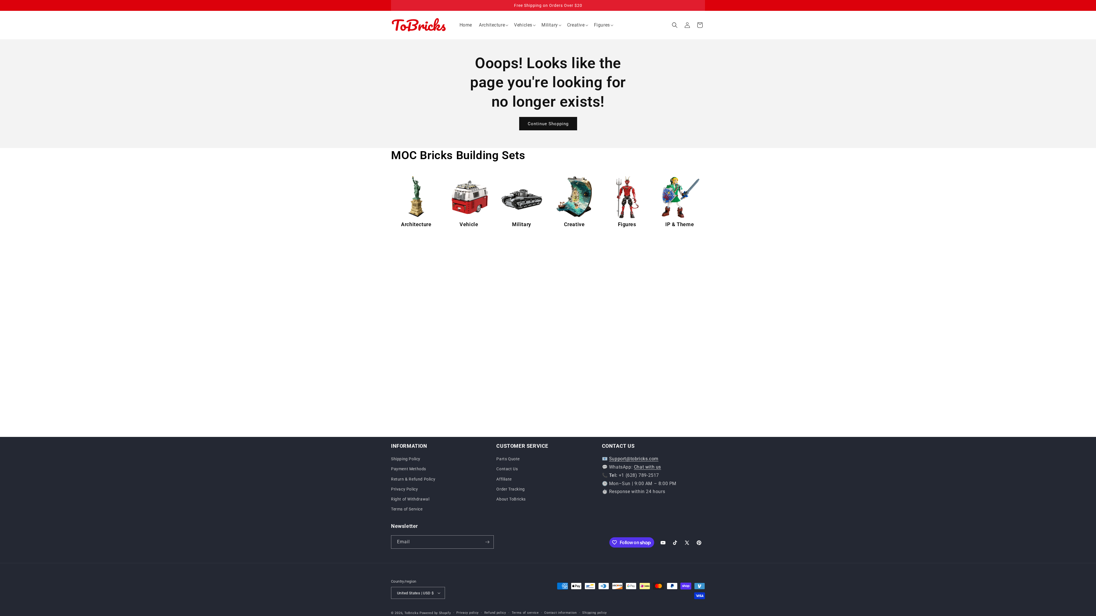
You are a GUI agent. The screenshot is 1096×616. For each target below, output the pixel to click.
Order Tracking (510, 489)
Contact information (560, 613)
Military (521, 224)
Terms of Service (407, 509)
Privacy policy (467, 613)
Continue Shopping (548, 123)
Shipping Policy (405, 459)
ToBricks (411, 613)
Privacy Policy (404, 489)
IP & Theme (679, 224)
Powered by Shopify (435, 613)
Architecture (416, 224)
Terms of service (525, 613)
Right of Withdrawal (410, 499)
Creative (574, 224)
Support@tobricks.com (633, 458)
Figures (627, 224)
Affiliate (503, 479)
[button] (493, 25)
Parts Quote (508, 459)
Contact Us (507, 469)
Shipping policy (594, 613)
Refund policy (495, 613)
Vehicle (469, 224)
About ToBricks (510, 499)
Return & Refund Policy (413, 479)
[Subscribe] (487, 542)
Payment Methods (408, 469)
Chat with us (647, 467)
